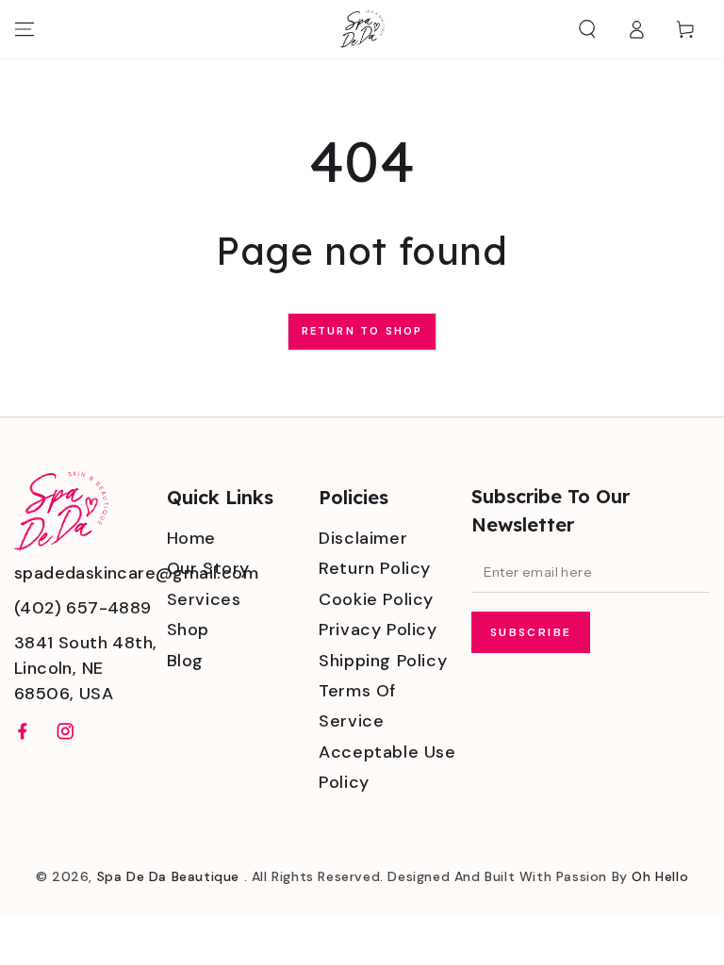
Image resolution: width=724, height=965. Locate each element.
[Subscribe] (699, 571)
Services (204, 599)
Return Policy (375, 568)
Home (191, 538)
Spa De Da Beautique (170, 876)
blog (185, 660)
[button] (587, 29)
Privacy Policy (377, 629)
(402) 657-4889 (83, 608)
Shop (188, 629)
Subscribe (531, 632)
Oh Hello (660, 876)
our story (208, 568)
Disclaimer (363, 538)
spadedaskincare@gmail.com (136, 573)
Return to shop (362, 330)
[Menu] (24, 29)
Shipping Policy (383, 660)
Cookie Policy (376, 599)
